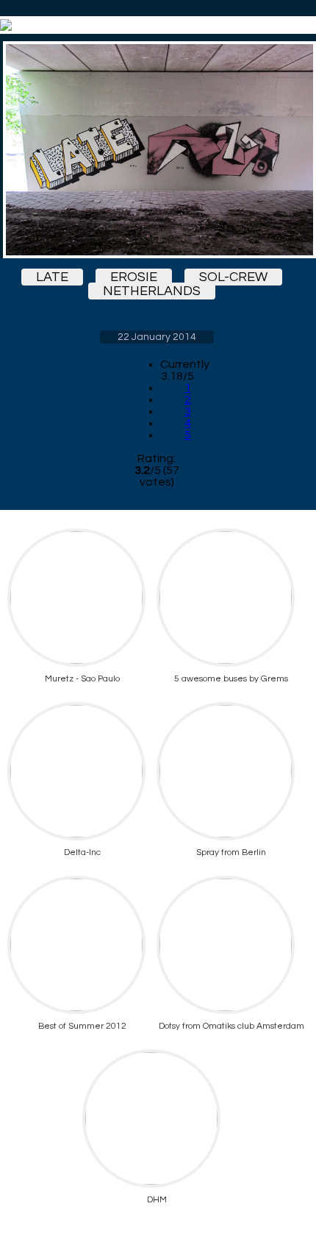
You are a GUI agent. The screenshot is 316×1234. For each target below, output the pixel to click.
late (52, 277)
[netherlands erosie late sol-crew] (156, 149)
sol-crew (233, 277)
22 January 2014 (157, 337)
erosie (133, 277)
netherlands (152, 291)
